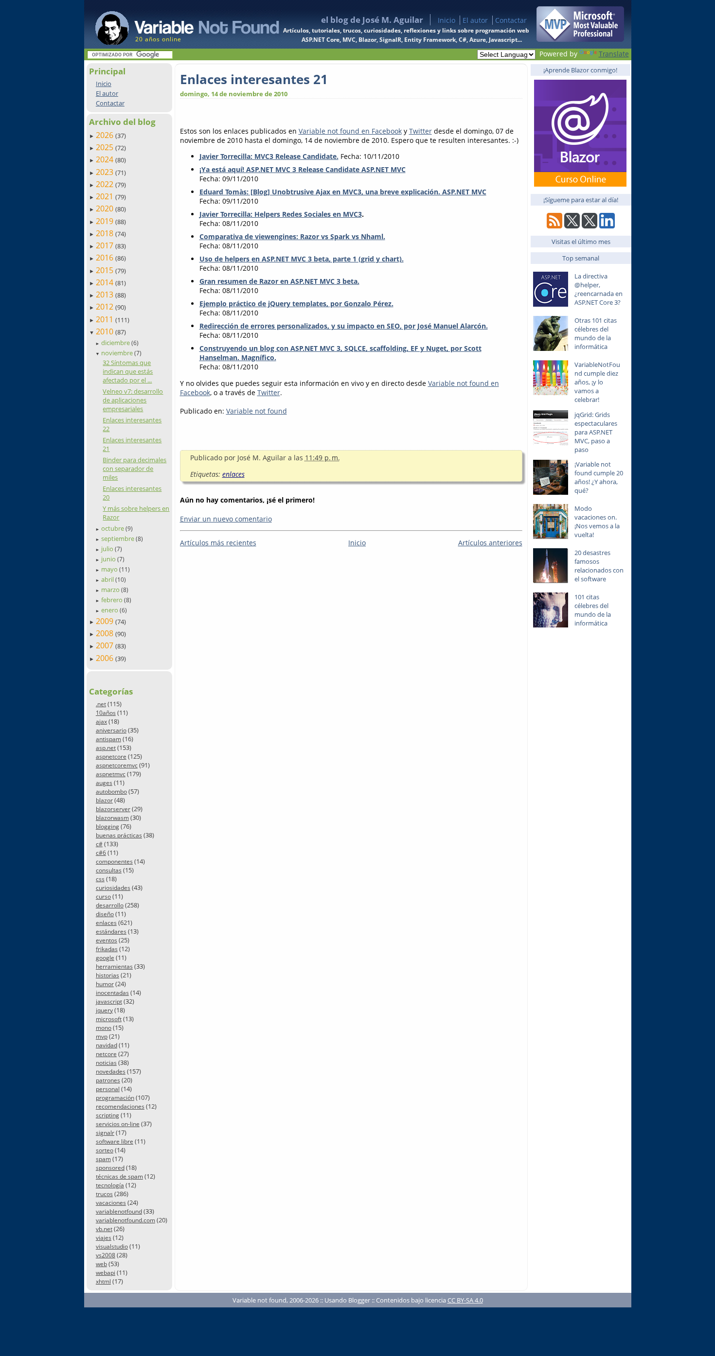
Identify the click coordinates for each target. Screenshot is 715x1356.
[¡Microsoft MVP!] (580, 39)
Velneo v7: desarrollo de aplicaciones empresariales (133, 400)
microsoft (109, 1019)
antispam (108, 739)
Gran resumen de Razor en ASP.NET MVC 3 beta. (279, 281)
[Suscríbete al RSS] (554, 225)
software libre (114, 1141)
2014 (105, 282)
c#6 (101, 852)
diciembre (116, 342)
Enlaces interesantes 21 (254, 79)
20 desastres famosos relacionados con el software (599, 565)
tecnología (110, 1185)
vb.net (104, 1229)
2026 (105, 135)
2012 (105, 306)
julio (108, 548)
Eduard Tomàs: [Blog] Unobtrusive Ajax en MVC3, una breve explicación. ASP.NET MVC (342, 191)
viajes (103, 1237)
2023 (105, 172)
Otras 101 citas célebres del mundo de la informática (595, 333)
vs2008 (105, 1255)
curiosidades (113, 887)
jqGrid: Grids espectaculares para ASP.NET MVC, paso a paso (595, 432)
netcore (106, 1054)
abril (108, 579)
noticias (106, 1062)
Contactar (511, 20)
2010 (105, 331)
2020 (105, 208)
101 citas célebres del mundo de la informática (592, 609)
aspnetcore (111, 756)
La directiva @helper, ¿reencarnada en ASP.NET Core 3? (598, 289)
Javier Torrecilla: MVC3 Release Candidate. (269, 156)
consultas (109, 870)
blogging (107, 826)
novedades (110, 1071)
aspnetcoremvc (117, 765)
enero (110, 610)
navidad (106, 1045)
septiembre (118, 538)
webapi (105, 1272)
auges (104, 782)
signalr (105, 1132)
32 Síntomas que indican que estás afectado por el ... (128, 371)
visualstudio (112, 1246)
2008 (105, 633)
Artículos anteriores (490, 542)
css (100, 879)
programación (115, 1097)
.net (101, 704)
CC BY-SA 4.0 (465, 1300)
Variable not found (256, 411)
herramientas (114, 966)
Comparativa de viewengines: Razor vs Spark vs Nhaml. (292, 236)
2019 (105, 221)
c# (99, 844)
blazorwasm (112, 817)
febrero (112, 599)
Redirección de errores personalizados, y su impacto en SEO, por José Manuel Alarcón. (343, 325)
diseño (105, 914)
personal (108, 1089)
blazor (104, 800)
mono (103, 1027)
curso (103, 896)
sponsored (110, 1167)
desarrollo (110, 905)
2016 (105, 257)
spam (103, 1159)
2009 (105, 621)
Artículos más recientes (218, 542)
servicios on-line (118, 1124)
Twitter (420, 131)
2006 (105, 658)
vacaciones (111, 1202)
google (105, 957)
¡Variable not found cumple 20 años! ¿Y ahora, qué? (598, 477)
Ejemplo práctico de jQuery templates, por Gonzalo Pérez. (296, 303)
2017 (105, 245)
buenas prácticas (119, 835)
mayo (110, 569)
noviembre (117, 352)
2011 (105, 319)
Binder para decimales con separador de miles (134, 468)
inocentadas (112, 992)
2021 (105, 196)
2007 (105, 645)
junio (109, 559)
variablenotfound (119, 1211)
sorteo (104, 1150)
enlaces (106, 922)
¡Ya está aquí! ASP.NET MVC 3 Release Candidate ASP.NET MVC (302, 169)
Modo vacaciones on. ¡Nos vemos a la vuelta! (597, 521)
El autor (475, 20)
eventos (106, 940)
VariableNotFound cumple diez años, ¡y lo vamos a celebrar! (597, 382)
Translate (614, 53)
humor (105, 984)
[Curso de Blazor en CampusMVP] (580, 184)
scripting (107, 1115)
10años (106, 712)
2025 (105, 147)
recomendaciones (120, 1106)
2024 (105, 159)
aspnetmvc (110, 774)
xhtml (103, 1281)
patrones (108, 1080)
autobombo (111, 791)
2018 (105, 233)
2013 (105, 294)
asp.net (106, 747)
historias (107, 975)
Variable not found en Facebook (350, 131)
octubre (113, 528)
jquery (104, 1010)
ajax (101, 721)
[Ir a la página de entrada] (178, 24)
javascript (109, 1001)
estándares (111, 931)
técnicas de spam (119, 1176)
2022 (105, 184)
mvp (101, 1036)
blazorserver (113, 809)
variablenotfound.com (125, 1220)
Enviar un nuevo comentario (226, 518)
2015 (105, 270)
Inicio (446, 20)
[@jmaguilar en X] (572, 225)
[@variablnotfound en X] (589, 225)
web (101, 1264)
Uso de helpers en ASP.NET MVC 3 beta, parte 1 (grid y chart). (301, 258)
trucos (104, 1194)
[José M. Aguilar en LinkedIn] (607, 225)
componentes (114, 861)
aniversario (111, 730)
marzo (111, 589)
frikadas (107, 949)
